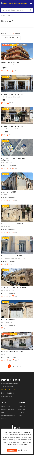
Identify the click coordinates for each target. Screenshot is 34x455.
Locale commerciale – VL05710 (12, 224)
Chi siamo (21, 412)
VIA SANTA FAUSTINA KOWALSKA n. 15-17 (13, 258)
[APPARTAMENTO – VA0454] (17, 51)
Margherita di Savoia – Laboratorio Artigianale (13, 159)
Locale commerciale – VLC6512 (12, 94)
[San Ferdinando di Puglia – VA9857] (17, 277)
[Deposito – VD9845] (17, 309)
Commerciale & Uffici (8, 415)
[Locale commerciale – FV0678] (17, 245)
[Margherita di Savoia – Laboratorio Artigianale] (17, 147)
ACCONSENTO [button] (12, 450)
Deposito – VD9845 (8, 320)
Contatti (20, 415)
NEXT (24, 366)
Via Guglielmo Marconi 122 (9, 129)
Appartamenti (5, 406)
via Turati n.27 (5, 354)
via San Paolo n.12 (6, 322)
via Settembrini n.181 (7, 290)
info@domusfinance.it (8, 390)
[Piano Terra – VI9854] (17, 181)
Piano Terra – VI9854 (8, 192)
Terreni (3, 419)
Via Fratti (4, 194)
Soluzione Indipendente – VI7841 (12, 352)
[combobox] (10, 37)
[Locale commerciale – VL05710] (17, 213)
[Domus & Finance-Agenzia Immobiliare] (14, 3)
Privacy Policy (22, 406)
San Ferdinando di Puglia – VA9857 (13, 288)
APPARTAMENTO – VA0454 (10, 62)
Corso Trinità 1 (5, 226)
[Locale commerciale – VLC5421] (17, 115)
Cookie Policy (22, 409)
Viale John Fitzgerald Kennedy (10, 97)
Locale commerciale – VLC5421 (12, 126)
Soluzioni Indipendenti (7, 409)
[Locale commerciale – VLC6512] (17, 83)
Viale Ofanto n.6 (6, 162)
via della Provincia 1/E (8, 65)
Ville (2, 412)
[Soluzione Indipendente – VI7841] (17, 341)
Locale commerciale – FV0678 (11, 256)
